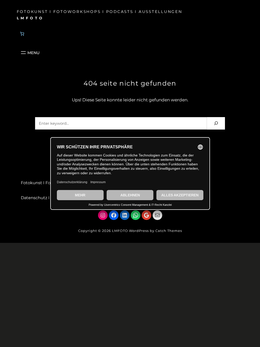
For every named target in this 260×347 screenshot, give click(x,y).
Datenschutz (34, 197)
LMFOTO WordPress (130, 231)
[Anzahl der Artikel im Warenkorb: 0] (22, 33)
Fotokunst (31, 182)
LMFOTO (30, 18)
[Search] (216, 123)
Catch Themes (168, 231)
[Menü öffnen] (30, 52)
